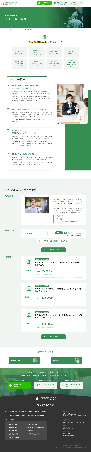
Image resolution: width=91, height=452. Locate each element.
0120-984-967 (47, 404)
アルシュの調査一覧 (10, 419)
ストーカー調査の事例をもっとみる (53, 336)
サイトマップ (83, 445)
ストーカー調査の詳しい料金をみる (53, 249)
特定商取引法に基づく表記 (66, 445)
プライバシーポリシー (52, 445)
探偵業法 (76, 445)
